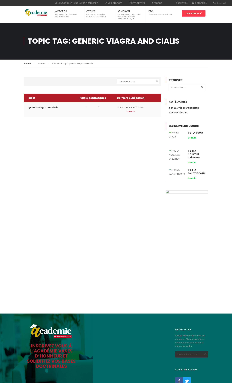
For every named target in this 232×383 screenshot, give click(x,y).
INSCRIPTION (182, 3)
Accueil (27, 63)
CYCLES (90, 11)
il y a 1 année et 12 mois (130, 107)
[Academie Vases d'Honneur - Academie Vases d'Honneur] (36, 12)
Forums (41, 63)
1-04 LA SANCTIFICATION (198, 171)
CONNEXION (201, 3)
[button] (193, 13)
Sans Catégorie (178, 112)
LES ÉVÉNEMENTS (137, 3)
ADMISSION (123, 11)
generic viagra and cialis (43, 107)
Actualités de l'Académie (184, 108)
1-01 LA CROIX (195, 132)
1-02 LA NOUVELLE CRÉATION (194, 154)
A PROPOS (61, 11)
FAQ (151, 11)
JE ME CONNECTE (113, 3)
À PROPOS (157, 3)
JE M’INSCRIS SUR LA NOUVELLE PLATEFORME (76, 3)
